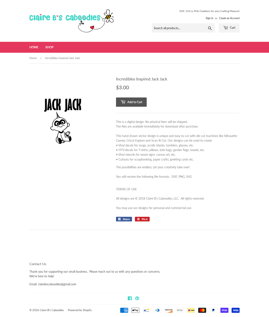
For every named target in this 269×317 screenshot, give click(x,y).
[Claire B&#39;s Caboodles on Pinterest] (137, 299)
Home (33, 47)
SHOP (49, 47)
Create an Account (229, 18)
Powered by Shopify (80, 310)
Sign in (209, 18)
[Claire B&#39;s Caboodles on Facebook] (130, 299)
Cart (232, 27)
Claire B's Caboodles (52, 310)
